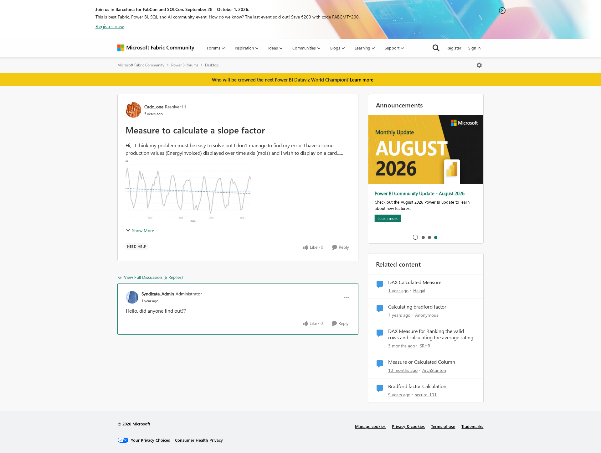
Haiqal (419, 291)
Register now (109, 26)
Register (453, 47)
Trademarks (472, 426)
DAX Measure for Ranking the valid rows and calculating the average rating (430, 334)
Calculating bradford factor (417, 307)
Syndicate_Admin (157, 294)
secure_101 (426, 395)
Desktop (211, 65)
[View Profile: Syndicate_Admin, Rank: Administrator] (132, 297)
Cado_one (153, 107)
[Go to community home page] (155, 47)
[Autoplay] (415, 237)
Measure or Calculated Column (421, 362)
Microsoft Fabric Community (140, 65)
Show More (143, 230)
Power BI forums (184, 65)
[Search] (436, 48)
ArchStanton (434, 370)
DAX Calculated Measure (414, 282)
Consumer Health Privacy (199, 440)
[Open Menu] (479, 65)
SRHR (425, 346)
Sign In (474, 47)
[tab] (423, 237)
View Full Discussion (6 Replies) (153, 277)
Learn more (361, 79)
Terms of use (443, 426)
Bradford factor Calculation (417, 386)
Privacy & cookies (408, 426)
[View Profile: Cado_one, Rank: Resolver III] (133, 110)
